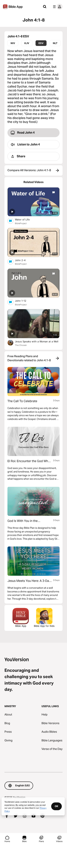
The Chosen (21, 345)
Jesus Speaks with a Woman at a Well (37, 341)
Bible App (20, 625)
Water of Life (25, 219)
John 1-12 (24, 300)
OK (56, 806)
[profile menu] (57, 6)
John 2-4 (23, 260)
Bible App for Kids (44, 625)
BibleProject (21, 223)
